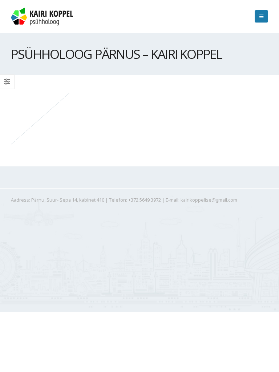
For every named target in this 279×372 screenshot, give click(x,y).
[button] (261, 16)
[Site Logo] (42, 16)
